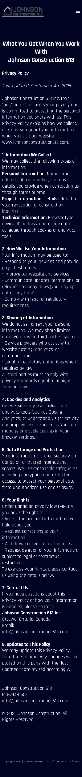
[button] (78, 11)
